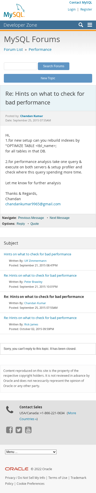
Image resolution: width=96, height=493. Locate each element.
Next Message (60, 218)
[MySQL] (14, 10)
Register (86, 9)
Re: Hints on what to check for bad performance (40, 275)
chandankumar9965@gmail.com (33, 204)
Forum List (13, 49)
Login (72, 9)
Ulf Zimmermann (35, 261)
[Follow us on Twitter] (19, 432)
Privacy (10, 478)
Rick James (31, 324)
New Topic (48, 78)
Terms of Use (57, 478)
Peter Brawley (33, 282)
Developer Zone (20, 25)
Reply (21, 224)
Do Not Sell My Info (31, 478)
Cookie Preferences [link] (31, 484)
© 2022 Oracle (41, 469)
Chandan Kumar (35, 303)
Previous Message (31, 218)
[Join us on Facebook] (9, 432)
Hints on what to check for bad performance (37, 254)
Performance (40, 49)
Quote (34, 224)
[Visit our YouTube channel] (28, 432)
